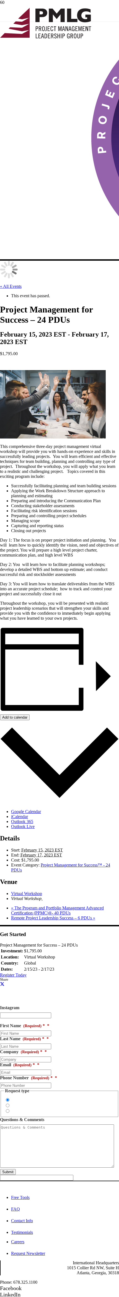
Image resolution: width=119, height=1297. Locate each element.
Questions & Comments (22, 1119)
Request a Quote (25, 1105)
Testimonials (22, 1232)
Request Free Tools (28, 1111)
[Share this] (2, 984)
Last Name (22, 1038)
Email (17, 1064)
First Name (22, 1025)
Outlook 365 (22, 821)
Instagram (9, 1007)
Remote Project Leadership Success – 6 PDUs (53, 918)
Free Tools (20, 1197)
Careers (17, 1241)
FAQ (15, 1209)
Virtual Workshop (26, 893)
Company (21, 1051)
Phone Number (26, 1077)
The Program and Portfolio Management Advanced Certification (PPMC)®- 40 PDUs (57, 910)
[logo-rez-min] (45, 37)
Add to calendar (14, 717)
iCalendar (19, 816)
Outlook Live (23, 826)
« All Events (11, 286)
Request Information (29, 1100)
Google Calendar (26, 811)
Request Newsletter (28, 1253)
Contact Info (22, 1220)
